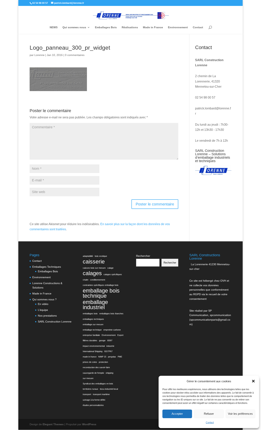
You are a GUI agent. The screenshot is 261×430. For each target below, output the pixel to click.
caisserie (94, 261)
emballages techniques (93, 319)
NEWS (54, 27)
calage (110, 268)
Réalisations (130, 27)
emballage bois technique (101, 293)
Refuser (209, 413)
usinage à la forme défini (94, 400)
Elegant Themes (53, 424)
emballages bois (90, 313)
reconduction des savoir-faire (96, 367)
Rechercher (143, 255)
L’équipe (43, 309)
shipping (109, 373)
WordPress (89, 424)
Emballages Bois (106, 27)
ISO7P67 (108, 351)
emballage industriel (95, 304)
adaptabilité (88, 256)
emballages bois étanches (111, 313)
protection (103, 362)
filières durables (90, 340)
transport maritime (101, 394)
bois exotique (101, 256)
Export (120, 335)
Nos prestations (47, 315)
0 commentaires (74, 55)
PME (120, 357)
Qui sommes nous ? (44, 299)
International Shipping (92, 351)
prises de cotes (90, 362)
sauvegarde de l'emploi (93, 373)
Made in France (153, 27)
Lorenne (39, 55)
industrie (110, 346)
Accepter (177, 413)
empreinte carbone (112, 330)
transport (87, 394)
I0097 (109, 340)
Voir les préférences (240, 413)
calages (92, 273)
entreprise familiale (91, 335)
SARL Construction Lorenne (54, 321)
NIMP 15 (102, 357)
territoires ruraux (90, 389)
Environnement (178, 27)
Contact (210, 422)
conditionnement (97, 280)
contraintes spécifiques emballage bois (100, 285)
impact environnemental (94, 346)
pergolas (112, 357)
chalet (85, 280)
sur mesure (88, 378)
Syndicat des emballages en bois (98, 383)
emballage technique (92, 330)
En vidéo (43, 304)
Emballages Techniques (46, 266)
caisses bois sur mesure (94, 268)
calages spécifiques (113, 274)
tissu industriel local (109, 389)
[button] (253, 381)
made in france (89, 357)
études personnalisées (93, 405)
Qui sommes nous (74, 27)
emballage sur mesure (93, 324)
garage (102, 340)
